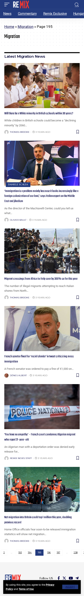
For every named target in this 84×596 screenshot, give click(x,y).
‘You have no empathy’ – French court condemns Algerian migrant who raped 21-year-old (39, 437)
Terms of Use (26, 589)
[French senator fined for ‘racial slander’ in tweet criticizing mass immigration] (42, 328)
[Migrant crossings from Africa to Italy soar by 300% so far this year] (42, 250)
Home (9, 26)
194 (30, 552)
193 (20, 552)
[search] (77, 4)
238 (76, 552)
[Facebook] (58, 578)
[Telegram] (77, 578)
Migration (25, 26)
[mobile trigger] (8, 4)
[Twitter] (64, 578)
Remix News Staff (21, 458)
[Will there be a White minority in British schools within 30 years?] (42, 85)
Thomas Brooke (20, 132)
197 (58, 552)
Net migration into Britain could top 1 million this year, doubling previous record (38, 520)
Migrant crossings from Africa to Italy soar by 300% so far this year (41, 278)
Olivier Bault (18, 220)
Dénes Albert (18, 375)
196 (49, 552)
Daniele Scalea (18, 184)
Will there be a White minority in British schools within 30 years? (38, 113)
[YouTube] (71, 578)
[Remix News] (21, 4)
